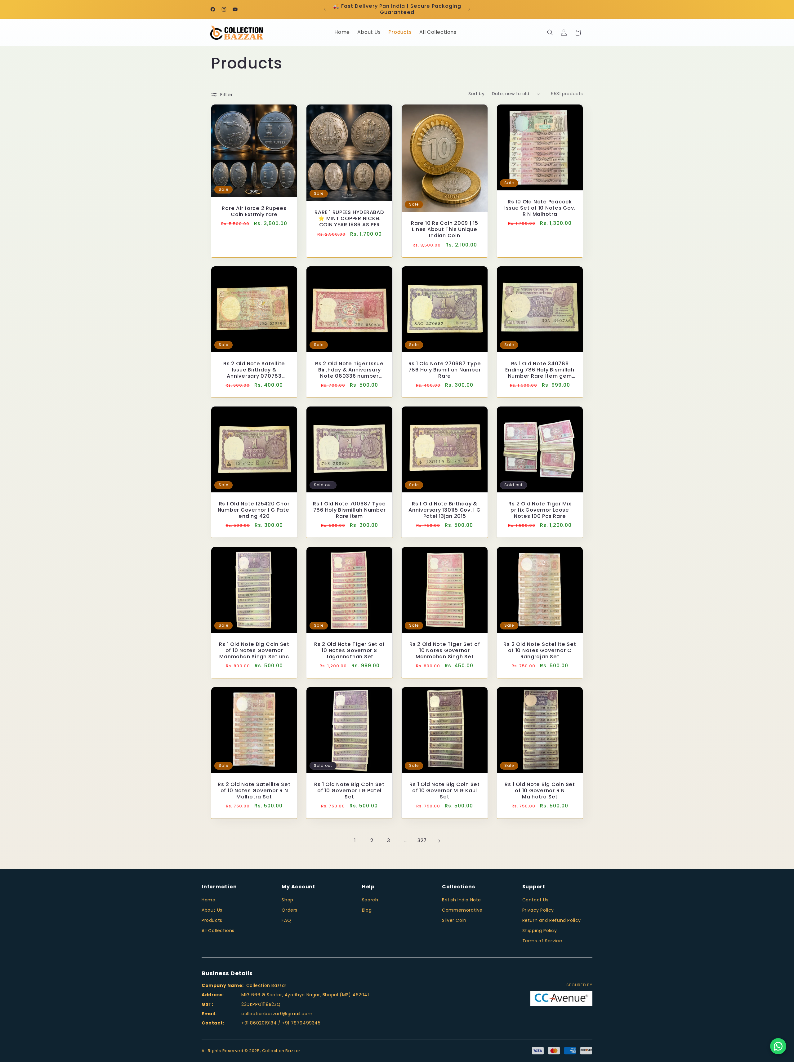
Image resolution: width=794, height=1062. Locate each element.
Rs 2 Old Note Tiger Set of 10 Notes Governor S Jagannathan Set (349, 650)
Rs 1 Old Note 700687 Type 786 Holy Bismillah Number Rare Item (349, 510)
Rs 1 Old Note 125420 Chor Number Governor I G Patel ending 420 (254, 510)
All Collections (218, 930)
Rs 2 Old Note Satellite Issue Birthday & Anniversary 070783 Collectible (254, 370)
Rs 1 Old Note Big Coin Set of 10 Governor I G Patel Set (349, 790)
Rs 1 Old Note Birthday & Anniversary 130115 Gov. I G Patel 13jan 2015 (444, 510)
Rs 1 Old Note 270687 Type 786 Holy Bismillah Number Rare (444, 370)
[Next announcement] (469, 9)
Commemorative (462, 910)
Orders (289, 910)
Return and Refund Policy (551, 920)
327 (422, 840)
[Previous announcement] (325, 9)
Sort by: (476, 94)
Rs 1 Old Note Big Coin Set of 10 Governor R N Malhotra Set (540, 790)
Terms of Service (542, 941)
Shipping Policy (539, 930)
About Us (212, 910)
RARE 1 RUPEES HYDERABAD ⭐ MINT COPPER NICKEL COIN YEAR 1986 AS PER (349, 218)
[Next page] (439, 841)
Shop (287, 900)
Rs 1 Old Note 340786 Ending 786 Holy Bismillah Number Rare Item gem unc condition (539, 370)
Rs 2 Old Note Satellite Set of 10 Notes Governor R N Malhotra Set (254, 790)
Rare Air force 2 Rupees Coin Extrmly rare (254, 211)
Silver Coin (454, 920)
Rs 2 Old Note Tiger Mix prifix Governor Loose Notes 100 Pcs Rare (539, 510)
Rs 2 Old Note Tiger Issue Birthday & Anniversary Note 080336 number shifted (349, 370)
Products (212, 920)
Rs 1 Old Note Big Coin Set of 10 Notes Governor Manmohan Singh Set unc (254, 650)
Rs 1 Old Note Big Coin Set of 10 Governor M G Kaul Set (444, 790)
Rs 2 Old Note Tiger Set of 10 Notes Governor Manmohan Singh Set (444, 650)
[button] (550, 32)
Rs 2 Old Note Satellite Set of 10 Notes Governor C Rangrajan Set (539, 650)
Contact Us (535, 900)
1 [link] (355, 840)
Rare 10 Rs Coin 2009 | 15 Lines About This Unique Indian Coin (444, 229)
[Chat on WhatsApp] (778, 1046)
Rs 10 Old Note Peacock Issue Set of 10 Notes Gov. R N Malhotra (540, 208)
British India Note (461, 900)
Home (208, 900)
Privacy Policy (538, 910)
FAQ (286, 920)
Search (370, 900)
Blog (367, 910)
